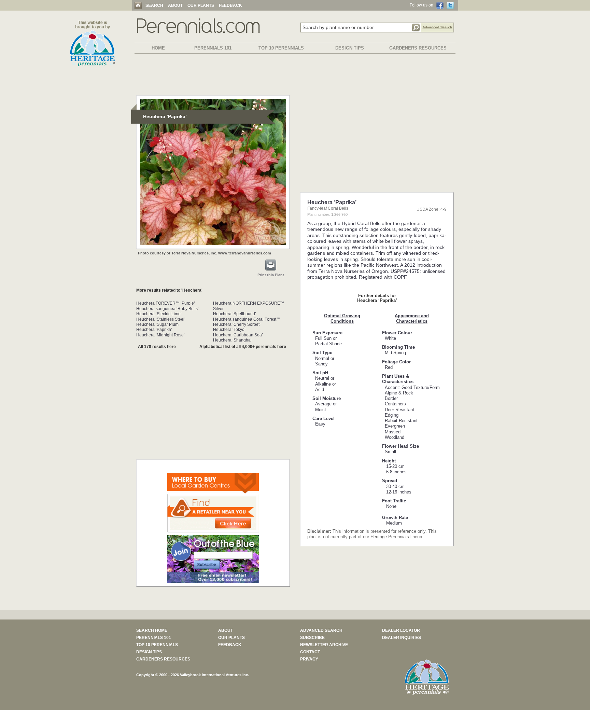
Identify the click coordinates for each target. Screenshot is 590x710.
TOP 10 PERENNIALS (281, 48)
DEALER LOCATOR (401, 630)
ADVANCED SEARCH (321, 630)
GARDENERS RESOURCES (418, 48)
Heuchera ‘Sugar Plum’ (158, 324)
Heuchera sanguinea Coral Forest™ (246, 319)
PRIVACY (309, 659)
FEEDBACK (230, 5)
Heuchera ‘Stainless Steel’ (160, 319)
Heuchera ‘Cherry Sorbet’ (237, 324)
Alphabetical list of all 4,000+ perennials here (242, 346)
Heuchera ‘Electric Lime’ (159, 313)
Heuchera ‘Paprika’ (154, 329)
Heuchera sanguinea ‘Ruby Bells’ (167, 308)
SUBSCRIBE (312, 637)
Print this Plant (270, 274)
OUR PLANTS (200, 5)
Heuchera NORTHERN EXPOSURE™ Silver (248, 306)
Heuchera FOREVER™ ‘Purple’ (165, 303)
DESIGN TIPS (349, 48)
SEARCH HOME (151, 630)
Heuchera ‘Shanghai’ (233, 340)
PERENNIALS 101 (212, 48)
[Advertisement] (295, 75)
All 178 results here (157, 346)
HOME (158, 48)
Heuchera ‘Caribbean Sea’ (238, 335)
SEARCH (154, 5)
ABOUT (175, 5)
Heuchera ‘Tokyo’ (229, 329)
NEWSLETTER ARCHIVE (324, 644)
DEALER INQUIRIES (401, 637)
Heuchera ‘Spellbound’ (234, 313)
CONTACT (310, 652)
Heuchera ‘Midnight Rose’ (160, 335)
